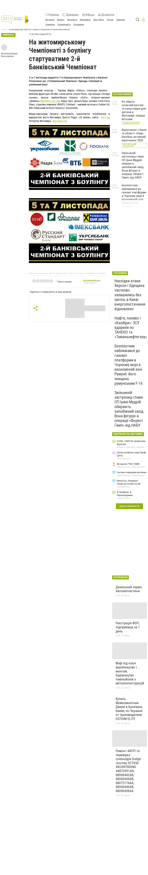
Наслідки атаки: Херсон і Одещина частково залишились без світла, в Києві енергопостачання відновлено (129, 294)
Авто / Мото (99, 20)
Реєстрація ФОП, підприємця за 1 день (128, 627)
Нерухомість (85, 20)
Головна (4, 30)
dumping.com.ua (50, 100)
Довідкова (50, 24)
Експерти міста (64, 24)
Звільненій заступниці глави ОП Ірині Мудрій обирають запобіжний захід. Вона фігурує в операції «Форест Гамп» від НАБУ (133, 165)
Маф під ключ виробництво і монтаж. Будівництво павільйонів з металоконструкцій (130, 673)
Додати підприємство (129, 506)
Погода (110, 20)
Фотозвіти (49, 20)
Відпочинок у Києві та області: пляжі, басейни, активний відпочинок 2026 (134, 135)
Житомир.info (59, 120)
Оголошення (78, 24)
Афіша (89, 14)
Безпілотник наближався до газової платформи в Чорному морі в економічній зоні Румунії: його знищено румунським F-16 (134, 197)
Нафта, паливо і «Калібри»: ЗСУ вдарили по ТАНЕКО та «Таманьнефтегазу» (130, 327)
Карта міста (72, 20)
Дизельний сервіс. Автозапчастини (129, 589)
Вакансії (60, 20)
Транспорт (120, 20)
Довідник (72, 14)
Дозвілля (107, 14)
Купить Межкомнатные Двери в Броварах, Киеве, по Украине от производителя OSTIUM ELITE (129, 709)
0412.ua (105, 117)
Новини (54, 14)
